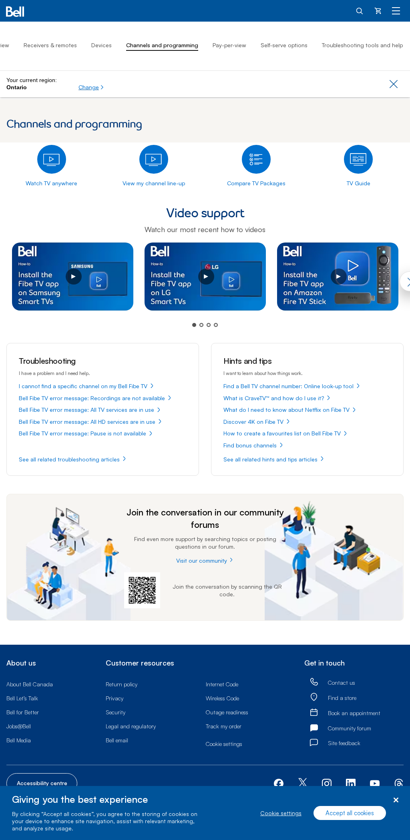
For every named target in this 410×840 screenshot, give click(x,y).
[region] (205, 813)
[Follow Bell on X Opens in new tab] (303, 783)
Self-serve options (284, 45)
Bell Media (18, 740)
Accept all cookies (350, 813)
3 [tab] (209, 325)
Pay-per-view (229, 45)
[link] (314, 682)
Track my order (223, 726)
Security (115, 712)
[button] (91, 87)
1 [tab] (194, 325)
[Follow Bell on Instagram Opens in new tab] (327, 783)
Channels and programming (162, 45)
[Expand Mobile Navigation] (396, 10)
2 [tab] (201, 325)
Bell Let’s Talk (22, 698)
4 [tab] (216, 325)
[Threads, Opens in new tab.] (399, 782)
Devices (101, 45)
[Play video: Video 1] (72, 280)
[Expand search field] (360, 10)
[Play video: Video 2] (205, 280)
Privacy (114, 698)
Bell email (117, 740)
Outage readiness (227, 712)
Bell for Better (22, 712)
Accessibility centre (42, 783)
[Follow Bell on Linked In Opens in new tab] (351, 782)
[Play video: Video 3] (337, 280)
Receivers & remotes (50, 45)
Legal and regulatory (131, 726)
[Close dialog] (396, 800)
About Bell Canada (29, 684)
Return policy (121, 684)
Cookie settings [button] (224, 743)
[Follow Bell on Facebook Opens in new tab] (278, 782)
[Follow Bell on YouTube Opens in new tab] (375, 782)
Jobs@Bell (18, 726)
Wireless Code (222, 698)
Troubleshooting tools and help (362, 45)
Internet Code (222, 684)
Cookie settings (280, 813)
